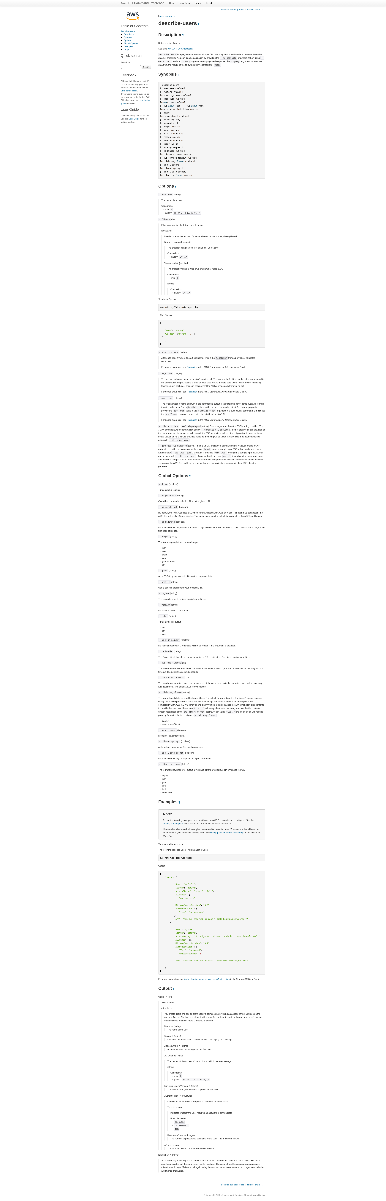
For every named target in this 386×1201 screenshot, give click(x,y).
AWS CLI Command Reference (142, 3)
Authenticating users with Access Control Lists (207, 979)
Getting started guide (173, 823)
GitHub (209, 3)
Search (146, 66)
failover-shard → (255, 9)
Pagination (192, 367)
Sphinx (261, 1195)
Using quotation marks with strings (227, 832)
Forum (198, 3)
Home (172, 3)
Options (127, 40)
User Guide (185, 3)
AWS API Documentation (180, 48)
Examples (128, 46)
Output (127, 49)
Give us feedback (129, 90)
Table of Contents (135, 26)
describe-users (128, 31)
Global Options (131, 43)
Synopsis (128, 37)
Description (129, 34)
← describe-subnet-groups (231, 9)
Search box (126, 62)
